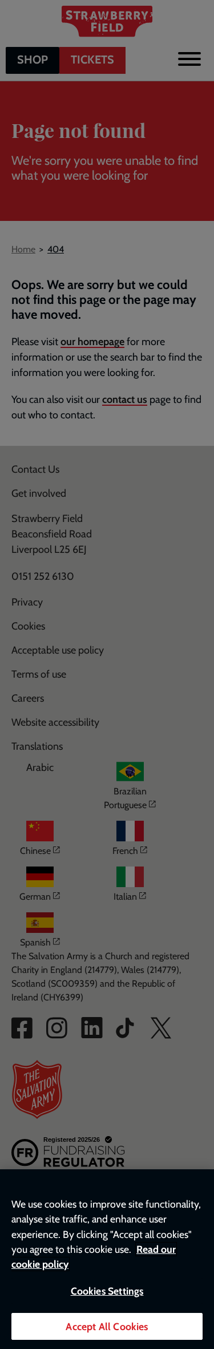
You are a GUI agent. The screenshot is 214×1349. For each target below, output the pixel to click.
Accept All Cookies (107, 1326)
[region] (107, 1259)
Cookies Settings (107, 1291)
